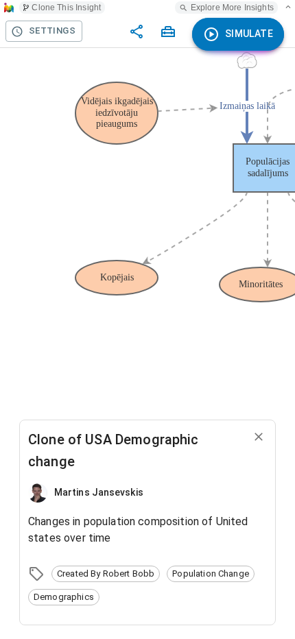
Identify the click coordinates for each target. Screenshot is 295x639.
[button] (105, 574)
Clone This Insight (66, 7)
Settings (52, 30)
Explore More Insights (232, 7)
